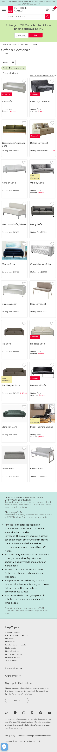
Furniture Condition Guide (15, 645)
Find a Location (11, 648)
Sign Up (17, 700)
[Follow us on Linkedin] (32, 712)
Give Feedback (11, 660)
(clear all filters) (10, 73)
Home (34, 44)
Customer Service (12, 632)
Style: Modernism (12, 68)
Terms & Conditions (24, 736)
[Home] (10, 9)
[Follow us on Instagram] (24, 712)
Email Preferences (12, 657)
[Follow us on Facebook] (15, 712)
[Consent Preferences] (4, 747)
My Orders (9, 638)
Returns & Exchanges (13, 654)
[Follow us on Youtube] (50, 712)
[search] (26, 16)
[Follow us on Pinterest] (41, 712)
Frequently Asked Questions (16, 635)
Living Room (24, 44)
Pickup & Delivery (12, 651)
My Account (9, 642)
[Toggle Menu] (4, 10)
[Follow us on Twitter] (7, 712)
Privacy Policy (10, 736)
